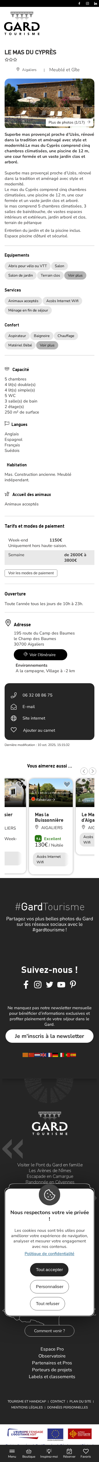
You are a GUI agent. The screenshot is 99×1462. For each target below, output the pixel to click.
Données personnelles (67, 1407)
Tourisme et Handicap (27, 1401)
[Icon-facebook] (26, 985)
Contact (57, 1401)
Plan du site (80, 1401)
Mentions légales (27, 1407)
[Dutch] (38, 1054)
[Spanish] (73, 1054)
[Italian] (61, 1054)
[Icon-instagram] (38, 985)
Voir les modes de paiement (31, 573)
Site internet (34, 718)
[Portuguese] (67, 1054)
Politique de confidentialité (49, 1253)
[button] (84, 771)
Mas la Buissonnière (49, 817)
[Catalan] (26, 1054)
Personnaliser (49, 1286)
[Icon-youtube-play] (61, 985)
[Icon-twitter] (49, 985)
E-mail (29, 706)
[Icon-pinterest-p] (73, 985)
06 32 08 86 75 (37, 695)
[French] (49, 1054)
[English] (44, 1054)
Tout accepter (49, 1269)
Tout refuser (47, 1303)
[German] (55, 1054)
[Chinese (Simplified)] (32, 1054)
